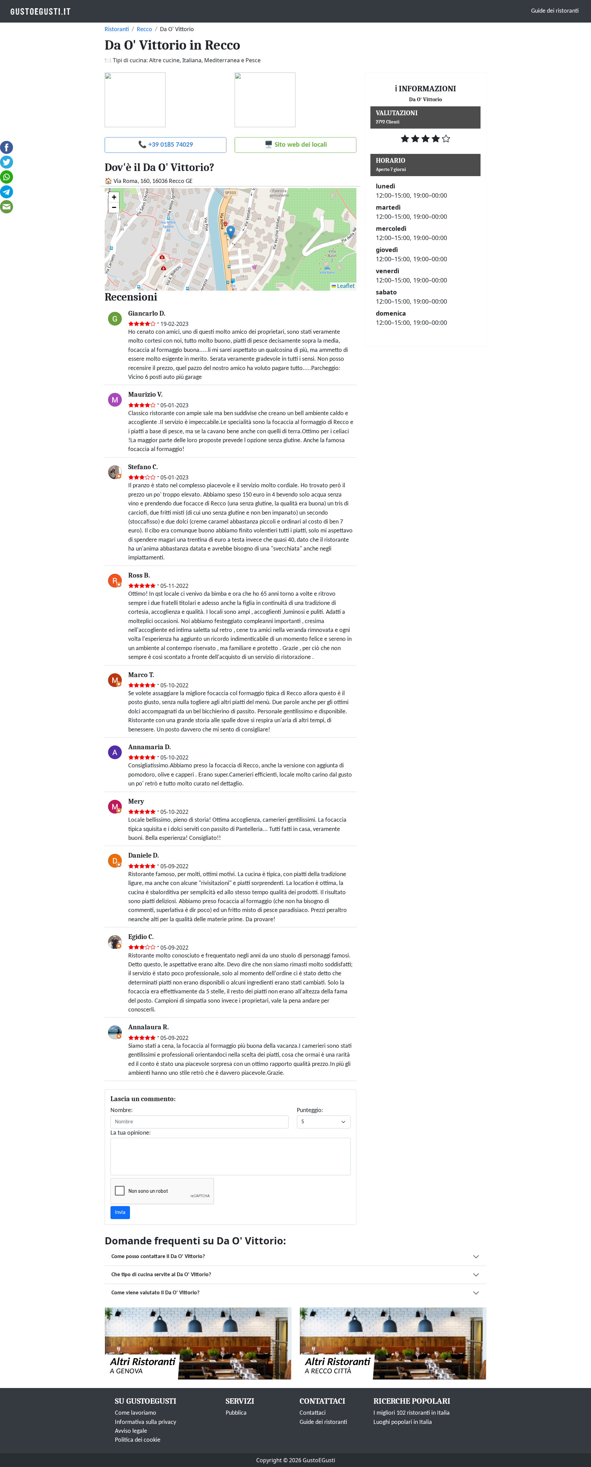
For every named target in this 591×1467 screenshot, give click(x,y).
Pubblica (236, 1413)
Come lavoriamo (135, 1413)
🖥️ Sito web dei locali (295, 145)
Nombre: (121, 1110)
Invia (120, 1212)
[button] (230, 232)
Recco (144, 29)
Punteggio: (310, 1110)
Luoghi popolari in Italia (402, 1422)
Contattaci (313, 1413)
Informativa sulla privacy (145, 1422)
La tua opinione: (130, 1133)
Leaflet (345, 286)
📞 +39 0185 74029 (165, 145)
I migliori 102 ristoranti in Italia (411, 1413)
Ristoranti (117, 29)
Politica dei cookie (137, 1440)
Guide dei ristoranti (555, 11)
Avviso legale (131, 1431)
